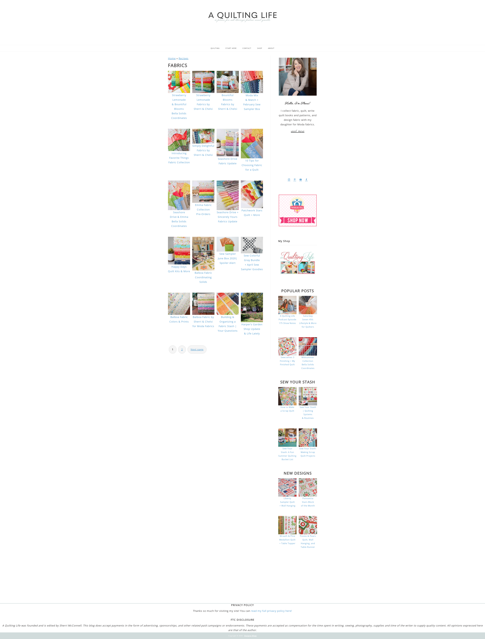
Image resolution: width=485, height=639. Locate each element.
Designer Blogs (250, 636)
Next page (197, 349)
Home (172, 58)
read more (297, 131)
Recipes (183, 58)
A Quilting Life (242, 16)
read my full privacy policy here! (271, 611)
